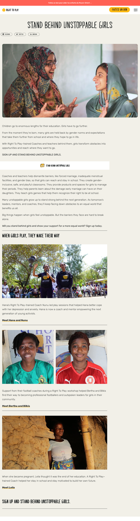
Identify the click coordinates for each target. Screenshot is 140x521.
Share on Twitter (20, 34)
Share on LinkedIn (34, 34)
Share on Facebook (6, 34)
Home (10, 10)
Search (105, 10)
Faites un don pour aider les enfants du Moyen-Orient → (70, 3)
